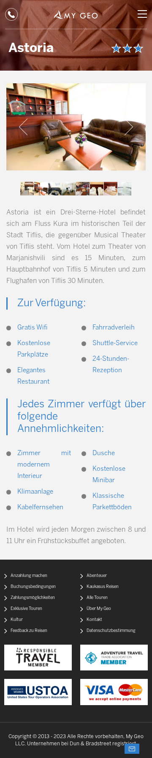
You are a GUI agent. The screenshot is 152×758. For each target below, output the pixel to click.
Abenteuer (97, 576)
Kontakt (94, 620)
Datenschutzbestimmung (111, 631)
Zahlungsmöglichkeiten (33, 598)
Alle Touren (97, 598)
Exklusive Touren (26, 609)
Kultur (17, 620)
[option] (76, 126)
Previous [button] (23, 126)
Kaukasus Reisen (103, 587)
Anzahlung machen (29, 576)
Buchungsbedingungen (33, 587)
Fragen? (132, 749)
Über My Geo (99, 609)
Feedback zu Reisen (29, 631)
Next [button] (129, 126)
